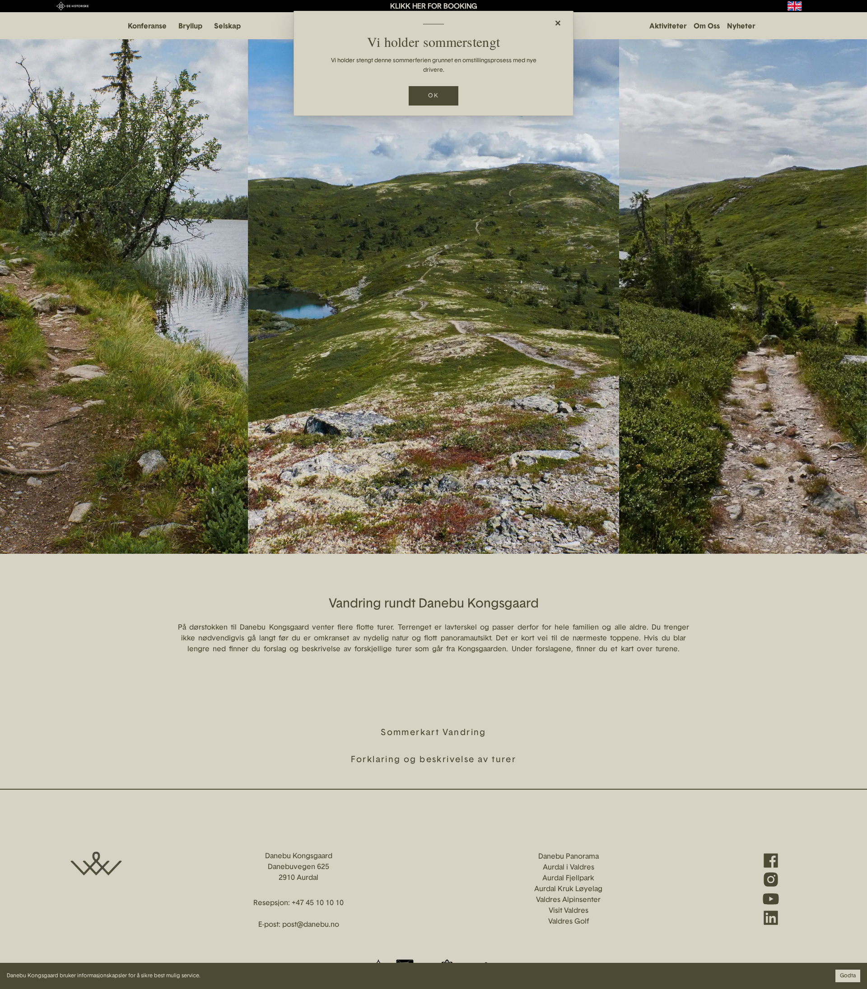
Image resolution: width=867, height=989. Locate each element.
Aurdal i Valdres (568, 867)
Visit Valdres (568, 911)
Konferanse (147, 26)
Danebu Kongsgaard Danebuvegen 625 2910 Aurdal (298, 867)
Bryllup (190, 26)
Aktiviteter (667, 26)
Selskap (227, 26)
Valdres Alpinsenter (568, 900)
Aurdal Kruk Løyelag (568, 889)
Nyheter (741, 26)
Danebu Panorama (568, 857)
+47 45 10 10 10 (318, 903)
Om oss (707, 26)
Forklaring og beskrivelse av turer (434, 760)
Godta (848, 976)
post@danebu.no (310, 925)
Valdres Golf (568, 922)
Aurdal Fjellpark (568, 878)
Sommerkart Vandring (433, 733)
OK (433, 96)
